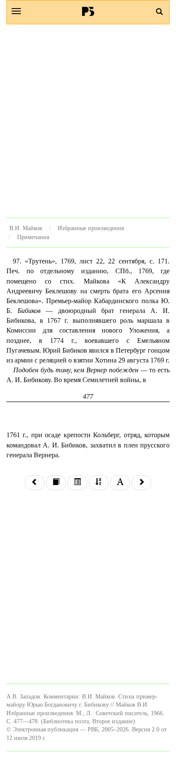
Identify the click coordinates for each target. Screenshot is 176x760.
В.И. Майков (25, 228)
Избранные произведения (91, 228)
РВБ (88, 11)
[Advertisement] (88, 121)
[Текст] (56, 482)
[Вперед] (141, 482)
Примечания (33, 237)
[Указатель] (99, 482)
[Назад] (34, 482)
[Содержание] (77, 482)
